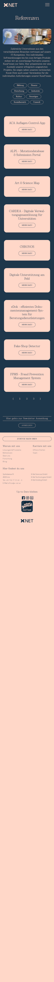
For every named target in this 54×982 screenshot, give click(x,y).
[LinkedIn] (31, 498)
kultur (19, 96)
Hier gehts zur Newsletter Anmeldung (27, 418)
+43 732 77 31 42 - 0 (14, 480)
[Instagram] (27, 498)
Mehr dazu (27, 129)
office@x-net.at (14, 483)
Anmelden (27, 425)
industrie (35, 91)
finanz (34, 85)
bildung (20, 85)
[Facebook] (23, 498)
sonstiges (33, 96)
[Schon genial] (27, 511)
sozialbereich (20, 102)
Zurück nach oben (27, 439)
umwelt (36, 102)
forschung (19, 91)
